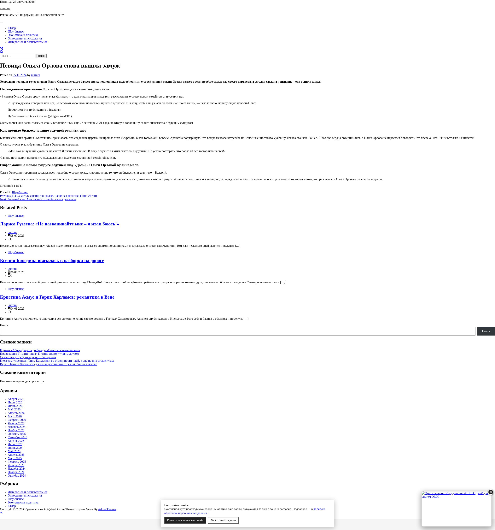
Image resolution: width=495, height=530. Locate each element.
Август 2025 (16, 440)
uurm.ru (5, 8)
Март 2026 (15, 416)
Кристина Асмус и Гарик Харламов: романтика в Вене (57, 297)
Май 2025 (14, 451)
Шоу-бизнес (16, 31)
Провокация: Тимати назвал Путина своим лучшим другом (39, 353)
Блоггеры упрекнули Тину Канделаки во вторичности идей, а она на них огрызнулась (57, 360)
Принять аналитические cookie (185, 520)
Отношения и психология (25, 38)
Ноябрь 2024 (16, 472)
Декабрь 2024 (17, 468)
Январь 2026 (16, 423)
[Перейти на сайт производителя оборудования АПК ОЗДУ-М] (456, 508)
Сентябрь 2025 (17, 437)
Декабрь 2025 (17, 426)
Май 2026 (14, 409)
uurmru (35, 75)
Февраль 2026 (17, 419)
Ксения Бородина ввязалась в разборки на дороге (52, 260)
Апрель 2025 (16, 454)
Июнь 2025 (15, 447)
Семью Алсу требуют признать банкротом (28, 357)
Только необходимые (223, 520)
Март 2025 (15, 458)
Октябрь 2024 (17, 475)
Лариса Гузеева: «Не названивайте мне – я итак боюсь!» (59, 223)
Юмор (12, 28)
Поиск (4, 325)
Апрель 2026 (16, 412)
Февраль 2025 (17, 461)
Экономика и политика (23, 35)
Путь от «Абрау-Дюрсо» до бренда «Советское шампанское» (40, 350)
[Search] (1, 52)
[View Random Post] (1, 48)
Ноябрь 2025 (16, 430)
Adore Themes (107, 509)
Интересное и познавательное (27, 42)
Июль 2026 (15, 402)
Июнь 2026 (15, 406)
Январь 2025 (16, 465)
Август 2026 (16, 399)
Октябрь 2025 (17, 433)
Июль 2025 (15, 444)
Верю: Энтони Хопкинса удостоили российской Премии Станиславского (48, 364)
